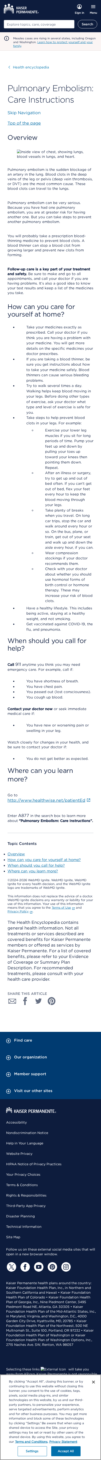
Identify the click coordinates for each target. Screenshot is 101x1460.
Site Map (13, 1237)
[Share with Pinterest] (51, 1001)
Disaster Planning (20, 1216)
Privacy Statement (63, 1441)
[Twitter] (11, 1267)
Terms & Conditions (22, 1185)
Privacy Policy (18, 911)
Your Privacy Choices (23, 1174)
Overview (16, 854)
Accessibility (16, 1122)
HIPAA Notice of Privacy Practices (34, 1164)
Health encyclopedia (28, 67)
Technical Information (24, 1227)
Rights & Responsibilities (26, 1195)
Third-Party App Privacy (26, 1206)
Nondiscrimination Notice (27, 1133)
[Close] (93, 1382)
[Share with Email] (12, 1001)
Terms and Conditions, (31, 1441)
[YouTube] (38, 1267)
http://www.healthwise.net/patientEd (46, 800)
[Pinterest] (51, 1267)
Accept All (66, 1451)
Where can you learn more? (33, 871)
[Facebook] (24, 1267)
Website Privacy (19, 1154)
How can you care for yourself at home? (44, 859)
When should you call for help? (36, 865)
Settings (32, 1451)
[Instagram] (65, 1267)
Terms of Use (61, 907)
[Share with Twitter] (38, 1001)
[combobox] (39, 24)
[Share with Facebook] (25, 1001)
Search (87, 24)
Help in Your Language (24, 1143)
